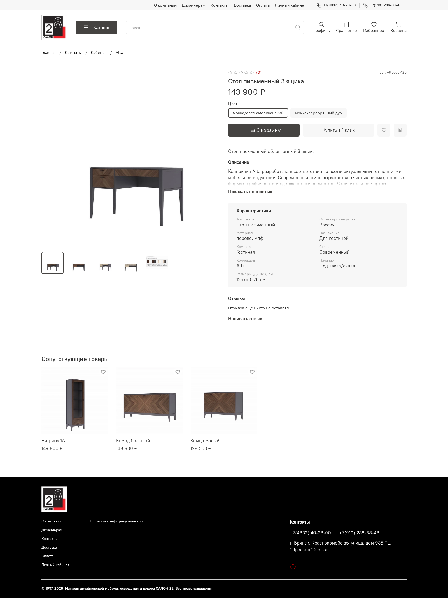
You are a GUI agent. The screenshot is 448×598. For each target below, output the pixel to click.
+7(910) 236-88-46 (385, 5)
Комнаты (73, 52)
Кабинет (99, 52)
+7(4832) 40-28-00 (339, 5)
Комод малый (205, 441)
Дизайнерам (193, 5)
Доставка (242, 5)
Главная (48, 52)
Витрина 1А (53, 441)
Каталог (101, 27)
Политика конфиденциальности (116, 521)
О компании (165, 5)
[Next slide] (211, 158)
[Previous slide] (50, 158)
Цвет (232, 103)
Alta (119, 52)
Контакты (219, 5)
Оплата (263, 5)
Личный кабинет (290, 5)
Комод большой (133, 441)
